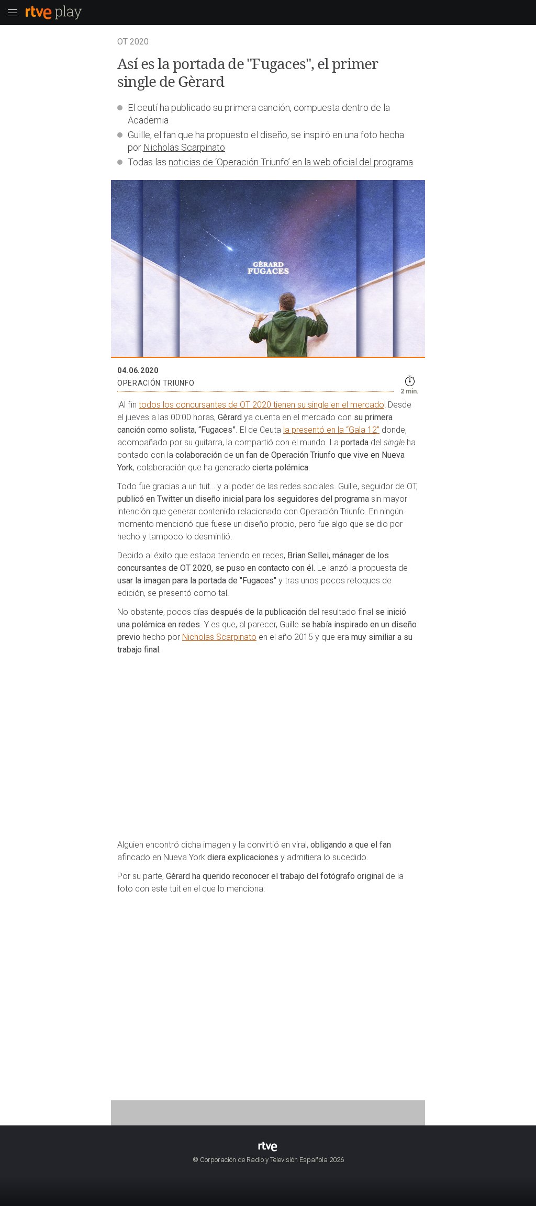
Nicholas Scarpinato (184, 147)
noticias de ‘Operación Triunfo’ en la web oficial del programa (291, 161)
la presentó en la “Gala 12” (331, 430)
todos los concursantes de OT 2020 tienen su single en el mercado (261, 405)
